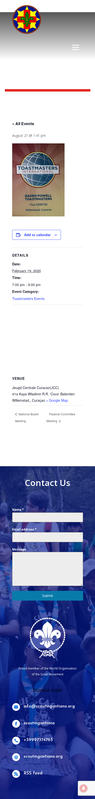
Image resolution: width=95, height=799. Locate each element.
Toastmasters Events (28, 298)
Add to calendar (37, 234)
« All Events (23, 123)
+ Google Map (57, 400)
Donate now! (47, 690)
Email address (24, 529)
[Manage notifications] (83, 788)
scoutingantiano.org (43, 756)
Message (19, 549)
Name (18, 510)
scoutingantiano (39, 723)
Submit (47, 595)
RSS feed (33, 773)
